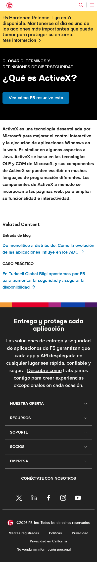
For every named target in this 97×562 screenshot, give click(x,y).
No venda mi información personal (44, 549)
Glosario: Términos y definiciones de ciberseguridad (38, 63)
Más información (19, 40)
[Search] (80, 4)
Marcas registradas (24, 533)
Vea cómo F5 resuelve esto (36, 97)
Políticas (55, 533)
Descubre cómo (44, 371)
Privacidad (80, 533)
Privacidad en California (48, 541)
